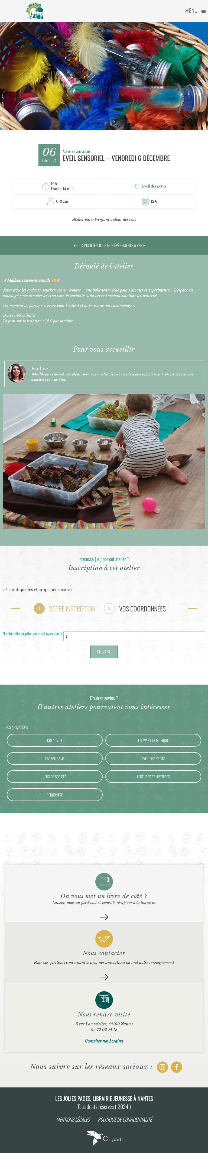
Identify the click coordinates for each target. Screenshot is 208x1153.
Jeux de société (54, 776)
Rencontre (55, 795)
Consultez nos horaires (104, 1041)
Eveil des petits (153, 758)
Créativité (55, 740)
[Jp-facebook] (176, 1067)
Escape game (54, 758)
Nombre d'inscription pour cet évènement (32, 634)
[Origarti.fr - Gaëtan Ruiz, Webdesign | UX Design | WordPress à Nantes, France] (104, 1146)
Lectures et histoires (153, 776)
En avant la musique (153, 740)
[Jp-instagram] (162, 1067)
